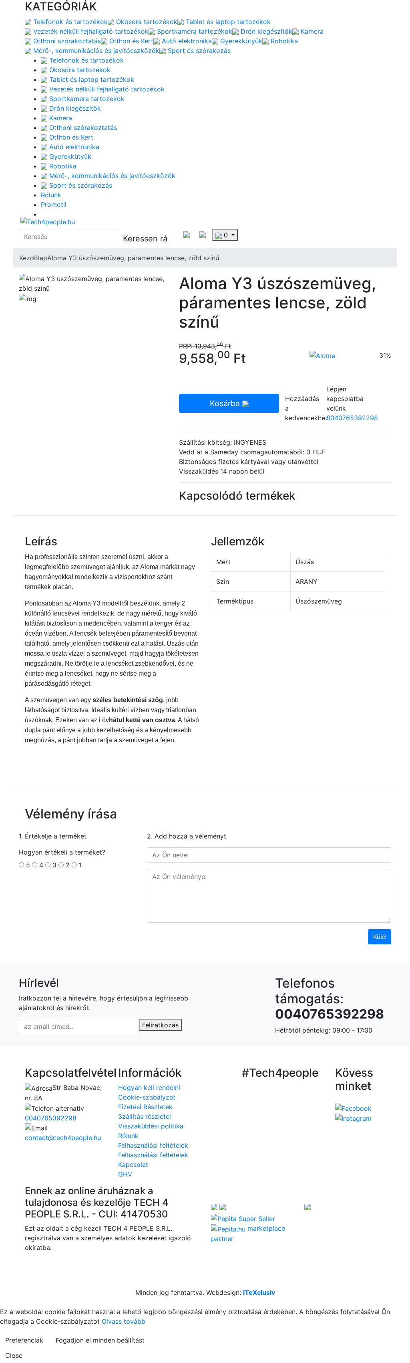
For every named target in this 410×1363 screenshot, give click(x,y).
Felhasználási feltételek (153, 1145)
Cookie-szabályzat (146, 1097)
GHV (125, 1174)
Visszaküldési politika (150, 1126)
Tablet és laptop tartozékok (227, 22)
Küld (379, 937)
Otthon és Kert (130, 41)
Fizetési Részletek (145, 1107)
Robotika (283, 41)
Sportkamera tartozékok (193, 31)
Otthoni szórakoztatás (66, 41)
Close (13, 1355)
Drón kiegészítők (265, 31)
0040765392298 (352, 418)
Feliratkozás (160, 1025)
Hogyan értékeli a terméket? (62, 852)
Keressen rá (145, 238)
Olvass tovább (123, 1321)
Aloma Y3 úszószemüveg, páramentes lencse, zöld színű (133, 258)
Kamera (311, 31)
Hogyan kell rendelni (149, 1088)
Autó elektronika (186, 41)
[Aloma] (322, 355)
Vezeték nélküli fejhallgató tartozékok (90, 31)
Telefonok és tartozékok (69, 22)
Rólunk (51, 195)
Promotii (53, 205)
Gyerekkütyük (240, 41)
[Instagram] (353, 1118)
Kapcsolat (133, 1164)
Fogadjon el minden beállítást (100, 1340)
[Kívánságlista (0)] (202, 234)
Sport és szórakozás (198, 51)
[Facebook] (353, 1108)
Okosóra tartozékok (145, 22)
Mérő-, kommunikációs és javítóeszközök (95, 51)
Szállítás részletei (144, 1116)
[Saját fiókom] (186, 234)
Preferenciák (24, 1340)
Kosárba (226, 403)
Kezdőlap (33, 258)
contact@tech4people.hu (63, 1138)
